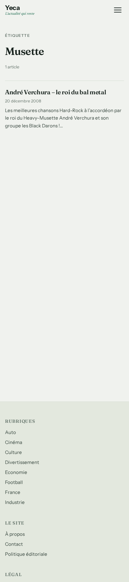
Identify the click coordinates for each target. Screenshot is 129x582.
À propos (15, 534)
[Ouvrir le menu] (117, 10)
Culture (13, 452)
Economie (16, 472)
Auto (10, 432)
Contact (14, 544)
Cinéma (13, 442)
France (12, 492)
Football (14, 482)
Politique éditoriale (26, 554)
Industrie (15, 502)
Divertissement (22, 462)
